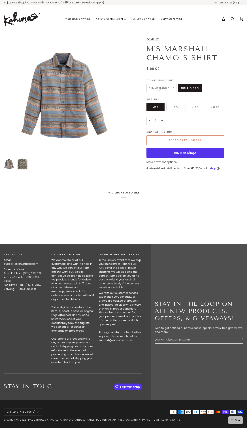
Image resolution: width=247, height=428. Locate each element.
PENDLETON (152, 38)
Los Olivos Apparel (110, 419)
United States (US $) (227, 2)
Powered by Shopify (166, 419)
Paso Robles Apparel (43, 419)
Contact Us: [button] (13, 254)
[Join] (240, 339)
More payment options (161, 162)
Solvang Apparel (137, 419)
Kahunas (13, 419)
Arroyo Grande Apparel (77, 419)
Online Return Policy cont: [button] (119, 254)
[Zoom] (64, 97)
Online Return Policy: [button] (67, 254)
